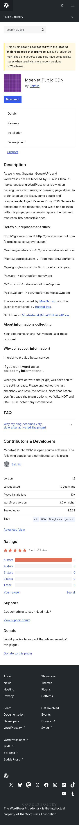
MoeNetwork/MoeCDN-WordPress (45, 315)
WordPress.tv (15, 727)
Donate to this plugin (18, 653)
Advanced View (14, 529)
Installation (15, 133)
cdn (36, 519)
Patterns (47, 696)
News (7, 683)
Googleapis (55, 519)
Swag (47, 727)
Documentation (14, 714)
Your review (11, 592)
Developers (11, 721)
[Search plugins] (42, 29)
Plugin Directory (13, 16)
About (8, 676)
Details (12, 113)
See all (71, 592)
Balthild (35, 86)
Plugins (46, 689)
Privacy (9, 696)
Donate (48, 721)
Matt (9, 746)
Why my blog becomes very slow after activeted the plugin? (25, 425)
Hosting (9, 689)
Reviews (13, 123)
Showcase (48, 676)
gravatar (69, 519)
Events (46, 714)
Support (12, 152)
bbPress (11, 753)
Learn (7, 708)
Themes (46, 683)
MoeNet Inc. (47, 301)
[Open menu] (73, 5)
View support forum (17, 620)
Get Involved (50, 708)
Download (12, 99)
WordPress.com (16, 740)
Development (17, 142)
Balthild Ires (43, 307)
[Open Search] (62, 5)
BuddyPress (14, 759)
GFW (43, 519)
